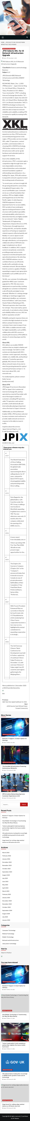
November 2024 (7, 904)
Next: (17, 706)
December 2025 (7, 862)
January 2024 (6, 920)
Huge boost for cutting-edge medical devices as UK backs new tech (13, 841)
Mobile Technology (8, 937)
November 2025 (7, 865)
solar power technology (9, 943)
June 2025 (5, 881)
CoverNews (24, 1116)
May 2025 (5, 884)
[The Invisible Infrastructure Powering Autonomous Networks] (15, 755)
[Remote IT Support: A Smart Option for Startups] (15, 727)
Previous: (14, 701)
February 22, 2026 (12, 770)
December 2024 (7, 901)
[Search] (27, 37)
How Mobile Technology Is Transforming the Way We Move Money (14, 821)
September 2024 (7, 910)
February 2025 (6, 894)
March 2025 (5, 891)
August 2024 (6, 913)
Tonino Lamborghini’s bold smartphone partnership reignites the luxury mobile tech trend (13, 828)
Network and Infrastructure (9, 48)
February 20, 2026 (12, 798)
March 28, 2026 (11, 742)
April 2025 (5, 888)
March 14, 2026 (11, 1018)
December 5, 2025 (13, 58)
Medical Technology (8, 933)
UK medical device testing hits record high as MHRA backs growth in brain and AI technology (14, 835)
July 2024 (5, 917)
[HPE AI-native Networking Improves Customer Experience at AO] (15, 783)
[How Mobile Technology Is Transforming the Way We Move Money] (15, 1003)
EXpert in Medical (6, 952)
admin (5, 58)
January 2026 (6, 859)
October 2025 (6, 868)
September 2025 (7, 872)
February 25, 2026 (12, 1108)
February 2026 (6, 855)
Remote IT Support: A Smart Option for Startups (13, 816)
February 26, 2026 (12, 1079)
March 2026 (5, 852)
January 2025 (6, 897)
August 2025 (6, 875)
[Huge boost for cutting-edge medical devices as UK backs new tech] (15, 1093)
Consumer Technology (8, 930)
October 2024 (6, 907)
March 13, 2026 (11, 1048)
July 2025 (5, 878)
